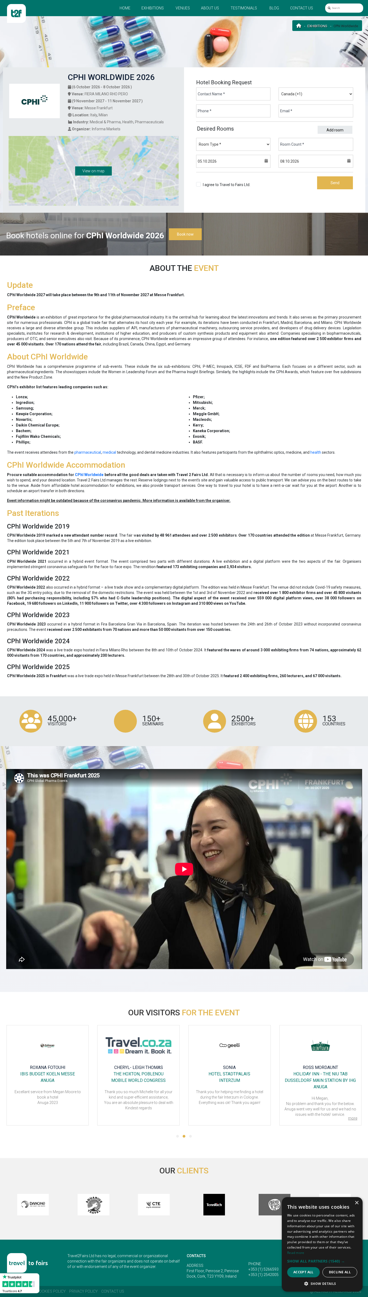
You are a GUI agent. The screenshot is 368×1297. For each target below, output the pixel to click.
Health (127, 122)
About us (210, 8)
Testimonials (244, 8)
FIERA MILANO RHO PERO (106, 94)
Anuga (47, 1080)
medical (109, 452)
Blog (274, 8)
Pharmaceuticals (149, 122)
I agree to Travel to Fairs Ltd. (226, 187)
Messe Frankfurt (99, 108)
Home (125, 8)
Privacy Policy (83, 1291)
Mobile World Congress (138, 1080)
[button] (177, 1136)
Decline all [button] (340, 1272)
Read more (295, 1252)
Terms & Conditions (219, 190)
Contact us (301, 8)
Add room (335, 130)
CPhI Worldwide (89, 475)
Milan (103, 115)
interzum (229, 1080)
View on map (93, 171)
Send (335, 183)
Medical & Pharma (105, 122)
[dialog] (322, 1244)
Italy (93, 115)
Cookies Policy (51, 1291)
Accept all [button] (303, 1272)
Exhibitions (152, 8)
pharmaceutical (87, 452)
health (315, 452)
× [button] (357, 1203)
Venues (183, 8)
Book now (185, 234)
